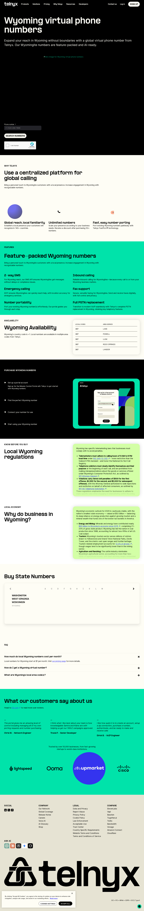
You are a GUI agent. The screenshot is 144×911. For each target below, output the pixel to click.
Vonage (110, 827)
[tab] (32, 386)
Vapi (109, 812)
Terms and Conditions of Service (87, 836)
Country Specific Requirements (86, 830)
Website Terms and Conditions (86, 833)
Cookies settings (47, 904)
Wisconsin (18, 602)
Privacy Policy (79, 815)
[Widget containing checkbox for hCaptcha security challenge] (20, 145)
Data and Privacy (80, 809)
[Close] (72, 893)
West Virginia (20, 599)
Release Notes (45, 815)
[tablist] (32, 404)
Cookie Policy (79, 818)
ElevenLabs (112, 809)
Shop (41, 827)
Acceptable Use (79, 824)
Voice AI (42, 821)
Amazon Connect (114, 830)
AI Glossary (43, 824)
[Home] (11, 4)
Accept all (65, 904)
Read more (54, 898)
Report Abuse (79, 812)
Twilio (109, 821)
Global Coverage (46, 812)
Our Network (44, 809)
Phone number (9, 124)
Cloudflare (111, 833)
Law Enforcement (80, 821)
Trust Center (78, 827)
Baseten (110, 815)
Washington (19, 596)
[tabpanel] (106, 404)
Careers (42, 818)
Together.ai (112, 818)
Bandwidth (111, 824)
